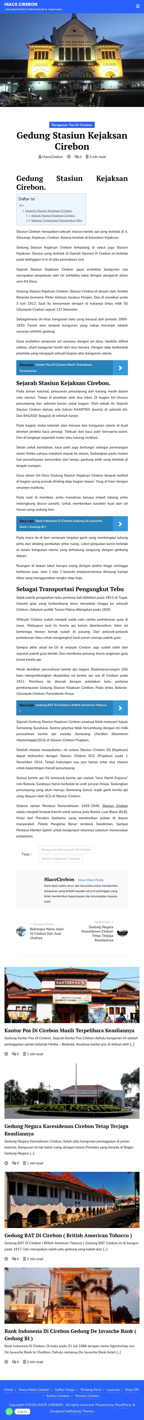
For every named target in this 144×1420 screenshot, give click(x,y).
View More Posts (91, 880)
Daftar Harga (65, 1389)
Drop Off (131, 1389)
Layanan (113, 1389)
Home (8, 1389)
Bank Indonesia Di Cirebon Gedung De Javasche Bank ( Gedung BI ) (70, 1335)
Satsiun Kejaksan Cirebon (60, 858)
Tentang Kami (90, 1389)
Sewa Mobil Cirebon (34, 1389)
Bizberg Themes (81, 1411)
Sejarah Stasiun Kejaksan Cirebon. (53, 215)
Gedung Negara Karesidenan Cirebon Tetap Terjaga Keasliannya (66, 1130)
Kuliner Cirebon (58, 1396)
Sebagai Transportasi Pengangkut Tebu (56, 220)
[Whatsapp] (9, 1411)
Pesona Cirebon (87, 1396)
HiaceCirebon (52, 157)
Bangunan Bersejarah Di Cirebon (66, 849)
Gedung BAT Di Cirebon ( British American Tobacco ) (68, 1235)
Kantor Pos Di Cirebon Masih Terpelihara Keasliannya (69, 1030)
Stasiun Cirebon (115, 806)
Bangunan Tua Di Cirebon (72, 125)
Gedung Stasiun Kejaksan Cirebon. (49, 211)
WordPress (123, 1405)
